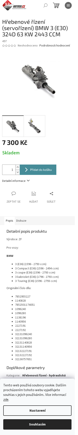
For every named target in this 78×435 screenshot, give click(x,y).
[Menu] (68, 5)
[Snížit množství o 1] (17, 172)
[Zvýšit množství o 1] (17, 167)
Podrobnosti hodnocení (54, 46)
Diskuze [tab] (21, 221)
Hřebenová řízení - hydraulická (44, 375)
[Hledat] (45, 5)
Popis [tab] (9, 221)
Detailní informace (14, 181)
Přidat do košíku (41, 169)
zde (5, 399)
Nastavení (37, 410)
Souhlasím (37, 424)
